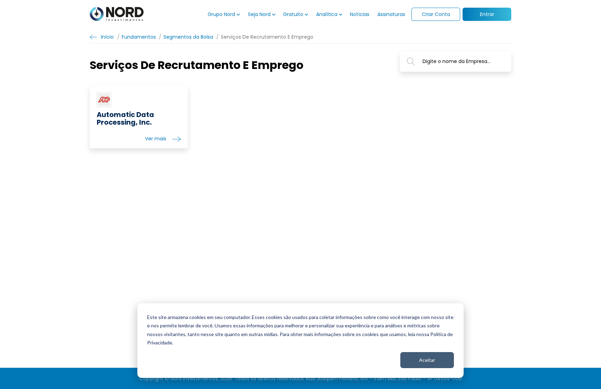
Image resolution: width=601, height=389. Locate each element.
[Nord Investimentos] (117, 14)
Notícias (359, 14)
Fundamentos (138, 36)
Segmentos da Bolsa (188, 36)
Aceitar (427, 360)
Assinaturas (391, 14)
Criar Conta (436, 14)
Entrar (487, 14)
